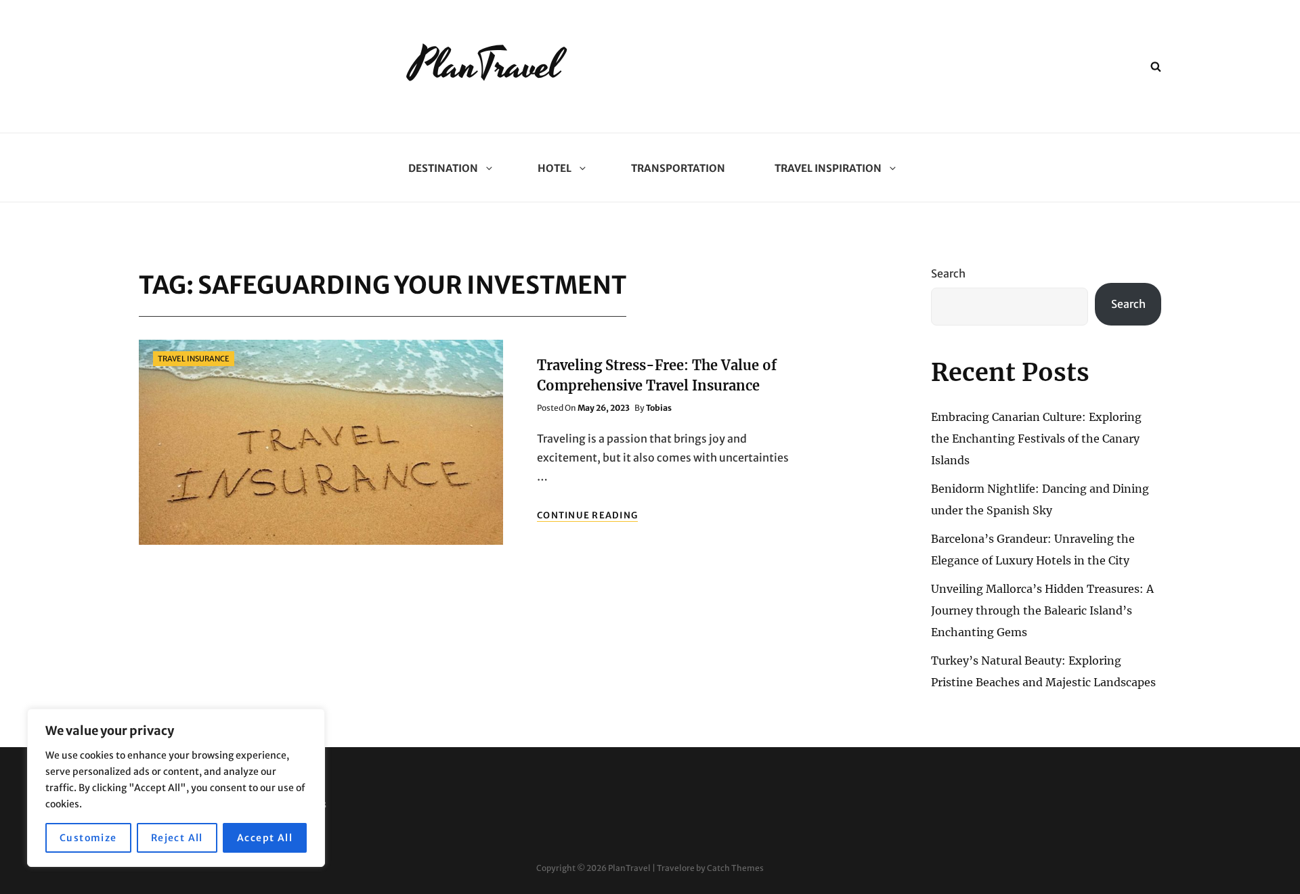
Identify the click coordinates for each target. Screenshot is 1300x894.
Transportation (678, 168)
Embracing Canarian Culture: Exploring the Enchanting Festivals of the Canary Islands (1036, 438)
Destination (443, 168)
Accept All (264, 838)
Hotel (554, 168)
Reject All (177, 838)
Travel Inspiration (828, 168)
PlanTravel (485, 66)
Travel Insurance (194, 358)
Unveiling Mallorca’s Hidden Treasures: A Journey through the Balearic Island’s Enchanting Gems (1042, 610)
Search (948, 273)
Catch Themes (735, 868)
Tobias (659, 408)
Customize (88, 838)
